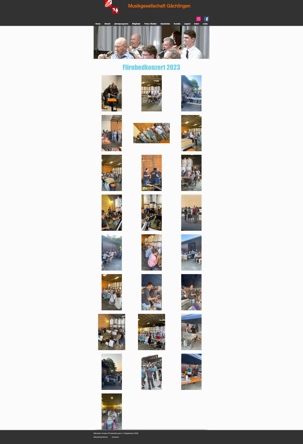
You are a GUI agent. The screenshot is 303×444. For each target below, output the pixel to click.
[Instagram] (198, 19)
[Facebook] (206, 19)
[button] (151, 42)
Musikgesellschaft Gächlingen (159, 6)
